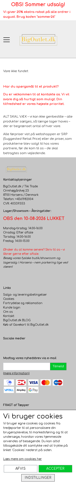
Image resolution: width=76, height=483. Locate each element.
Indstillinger (38, 478)
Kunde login (11, 307)
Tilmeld (58, 366)
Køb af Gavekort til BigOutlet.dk (26, 324)
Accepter (55, 469)
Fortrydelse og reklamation (22, 303)
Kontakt (8, 316)
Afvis (20, 469)
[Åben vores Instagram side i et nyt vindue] (15, 347)
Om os (8, 311)
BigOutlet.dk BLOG (17, 320)
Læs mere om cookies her (22, 459)
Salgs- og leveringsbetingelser (25, 294)
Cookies (8, 299)
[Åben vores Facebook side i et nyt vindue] (6, 347)
